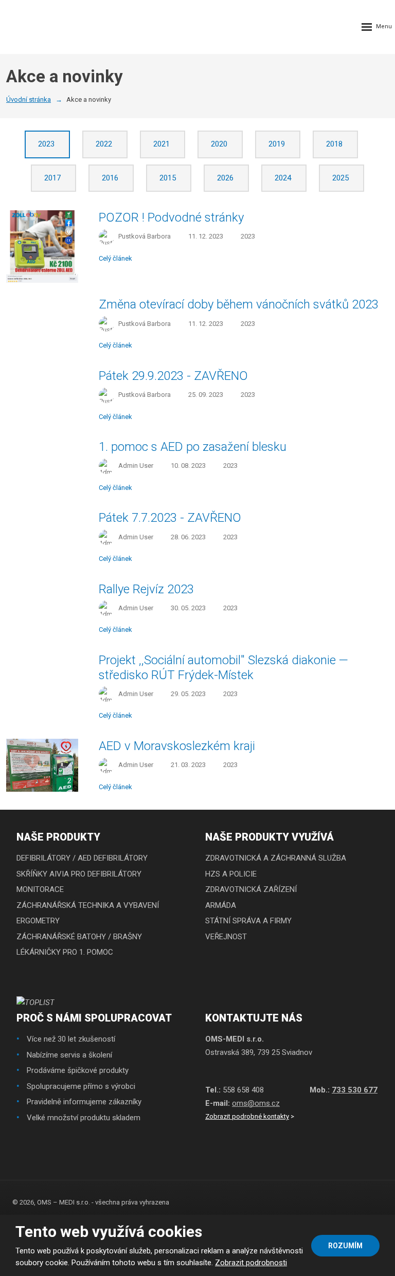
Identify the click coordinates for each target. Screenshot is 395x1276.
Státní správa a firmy (248, 920)
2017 (53, 178)
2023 (47, 144)
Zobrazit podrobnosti (251, 1262)
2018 (335, 144)
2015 (168, 178)
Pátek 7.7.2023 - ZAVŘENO (170, 518)
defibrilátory (121, 858)
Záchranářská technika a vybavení (87, 905)
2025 (341, 178)
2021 (162, 144)
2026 (226, 178)
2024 (284, 178)
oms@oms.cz (256, 1103)
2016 (111, 178)
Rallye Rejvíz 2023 (146, 589)
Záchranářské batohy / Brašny (79, 936)
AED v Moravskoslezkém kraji (177, 746)
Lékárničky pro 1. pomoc (64, 952)
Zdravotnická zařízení (251, 889)
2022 (105, 144)
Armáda (220, 905)
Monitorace (40, 889)
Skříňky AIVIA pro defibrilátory (78, 874)
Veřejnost (226, 936)
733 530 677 (355, 1090)
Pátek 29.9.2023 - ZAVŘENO (173, 376)
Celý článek (115, 258)
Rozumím (345, 1246)
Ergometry (38, 920)
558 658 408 (243, 1090)
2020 (220, 144)
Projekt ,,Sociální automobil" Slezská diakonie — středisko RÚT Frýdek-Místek (223, 667)
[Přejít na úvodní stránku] (31, 27)
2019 (277, 144)
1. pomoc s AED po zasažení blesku (192, 447)
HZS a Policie (231, 874)
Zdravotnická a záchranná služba (275, 858)
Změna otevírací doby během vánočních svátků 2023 (239, 304)
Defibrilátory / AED (54, 858)
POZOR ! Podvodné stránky (171, 217)
